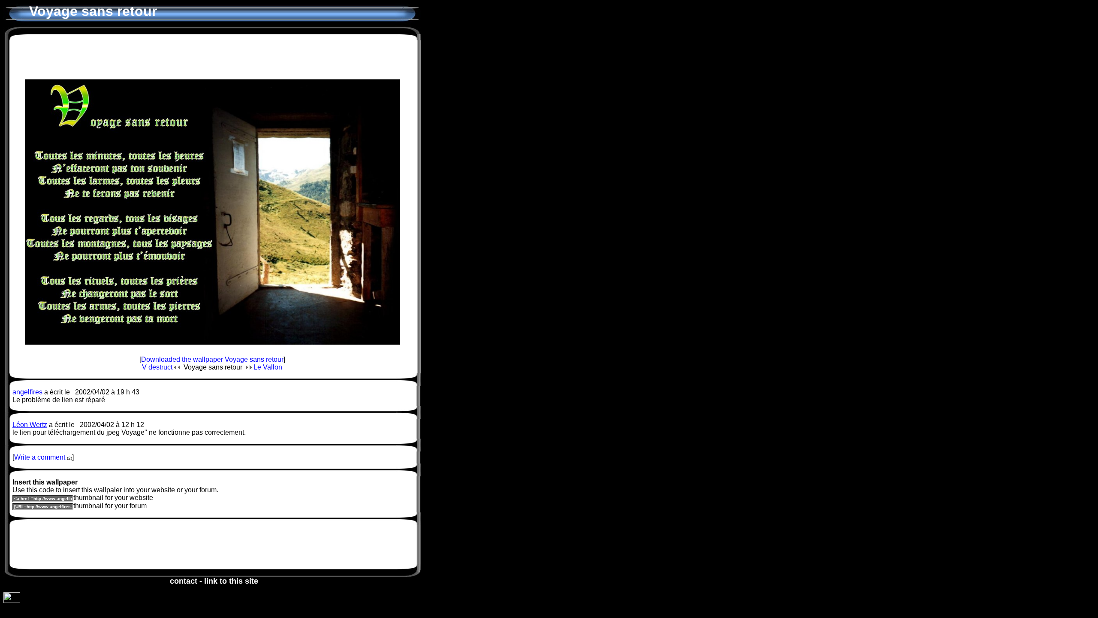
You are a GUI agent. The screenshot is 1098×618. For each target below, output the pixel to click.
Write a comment (39, 457)
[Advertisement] (212, 55)
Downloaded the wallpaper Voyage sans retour (212, 359)
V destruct (158, 367)
